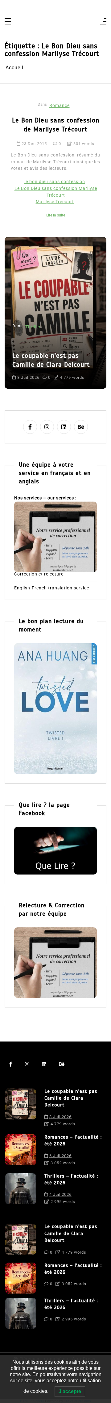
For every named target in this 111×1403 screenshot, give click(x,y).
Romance (59, 105)
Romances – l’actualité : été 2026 (73, 1140)
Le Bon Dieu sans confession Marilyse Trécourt (55, 192)
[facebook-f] (30, 427)
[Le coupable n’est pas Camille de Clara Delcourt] (20, 1109)
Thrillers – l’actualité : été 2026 (71, 1179)
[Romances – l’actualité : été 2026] (20, 1151)
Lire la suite (55, 215)
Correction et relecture (39, 574)
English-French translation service (51, 588)
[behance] (81, 427)
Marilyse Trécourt (55, 201)
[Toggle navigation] (8, 21)
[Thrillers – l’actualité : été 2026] (20, 1190)
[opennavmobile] (103, 21)
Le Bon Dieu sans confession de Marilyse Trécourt (55, 124)
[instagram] (47, 427)
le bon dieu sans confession (54, 181)
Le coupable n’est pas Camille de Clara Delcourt (70, 1098)
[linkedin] (64, 427)
